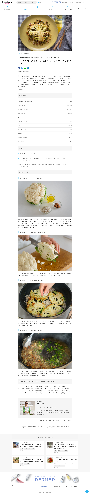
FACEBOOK (31, 485)
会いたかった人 (7, 9)
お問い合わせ (78, 2)
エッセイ (37, 9)
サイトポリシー (71, 2)
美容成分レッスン (52, 9)
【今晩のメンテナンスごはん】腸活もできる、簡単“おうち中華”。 (58, 427)
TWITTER (24, 485)
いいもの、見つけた (67, 9)
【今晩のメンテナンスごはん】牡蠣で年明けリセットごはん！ (31, 427)
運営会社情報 (64, 2)
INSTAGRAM (16, 485)
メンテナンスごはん (22, 9)
